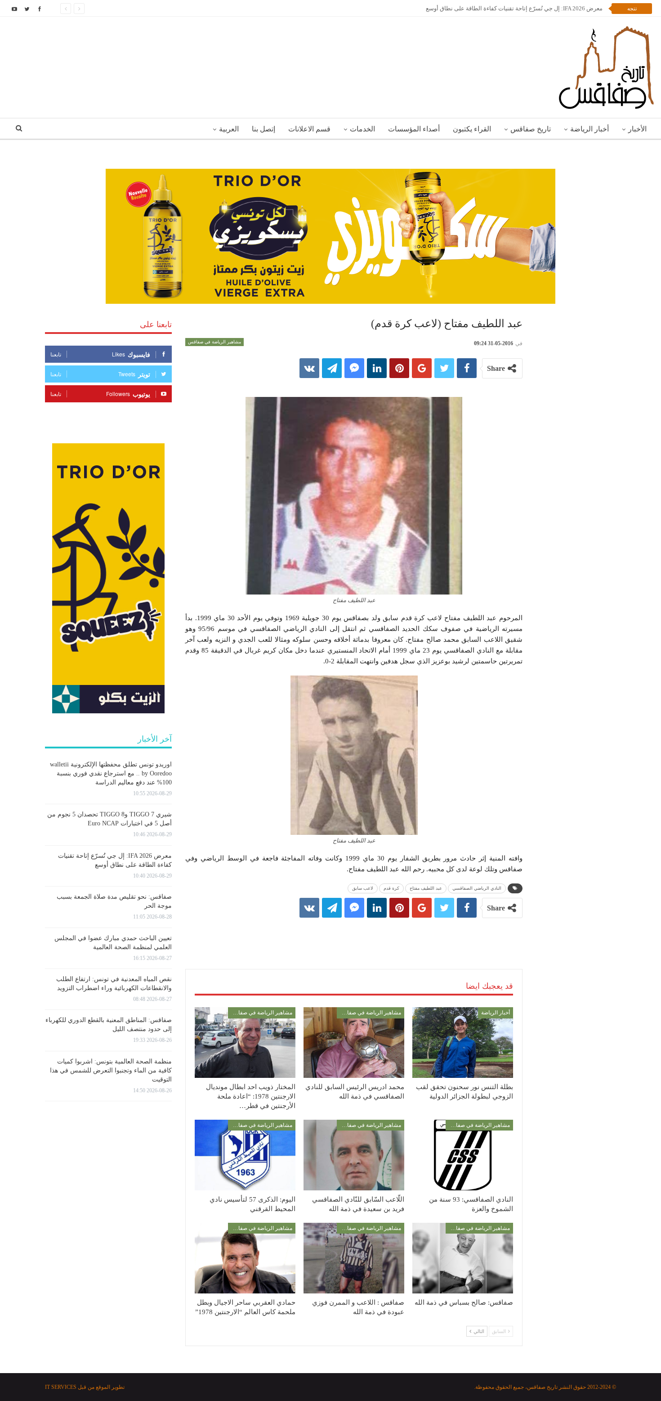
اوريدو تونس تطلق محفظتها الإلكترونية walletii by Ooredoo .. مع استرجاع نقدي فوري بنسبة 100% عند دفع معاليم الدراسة (111, 773)
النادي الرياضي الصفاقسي (476, 888)
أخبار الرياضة (589, 129)
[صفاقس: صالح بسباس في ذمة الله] (462, 1258)
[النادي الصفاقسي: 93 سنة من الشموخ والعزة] (462, 1155)
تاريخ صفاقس (530, 129)
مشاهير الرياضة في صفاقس (214, 341)
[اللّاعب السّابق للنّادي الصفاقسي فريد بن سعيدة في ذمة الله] (354, 1155)
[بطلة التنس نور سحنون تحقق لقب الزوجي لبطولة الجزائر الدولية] (462, 1042)
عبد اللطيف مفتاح (426, 888)
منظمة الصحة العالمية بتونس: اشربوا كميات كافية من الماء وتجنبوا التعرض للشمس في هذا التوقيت (111, 1070)
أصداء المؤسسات (414, 129)
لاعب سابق (362, 888)
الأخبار (637, 129)
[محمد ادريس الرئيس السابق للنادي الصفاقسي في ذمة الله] (354, 1042)
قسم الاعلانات (309, 129)
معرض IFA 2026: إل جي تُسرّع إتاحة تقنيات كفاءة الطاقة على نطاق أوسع (514, 8)
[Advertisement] (354, 934)
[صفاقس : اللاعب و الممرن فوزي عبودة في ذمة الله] (354, 1258)
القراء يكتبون (472, 129)
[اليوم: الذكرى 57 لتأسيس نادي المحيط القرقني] (245, 1155)
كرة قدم (391, 888)
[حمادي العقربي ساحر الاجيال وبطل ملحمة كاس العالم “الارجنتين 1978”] (245, 1258)
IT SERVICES (60, 1387)
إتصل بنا (263, 129)
